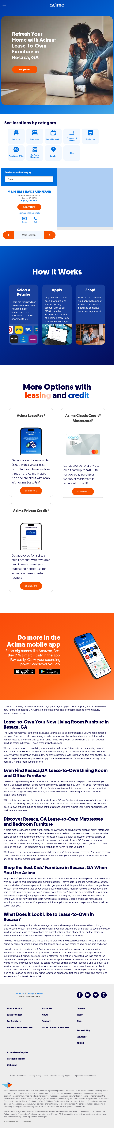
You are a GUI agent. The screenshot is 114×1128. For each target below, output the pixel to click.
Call (35, 222)
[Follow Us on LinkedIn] (86, 997)
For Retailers (13, 1021)
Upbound (12, 1065)
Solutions (82, 1036)
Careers (81, 1008)
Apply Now (29, 207)
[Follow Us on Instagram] (102, 997)
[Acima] (57, 6)
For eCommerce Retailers (55, 1027)
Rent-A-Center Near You (20, 1027)
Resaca (40, 993)
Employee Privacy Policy (84, 1075)
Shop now (24, 69)
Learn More (31, 490)
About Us (47, 1008)
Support (46, 1021)
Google (50, 672)
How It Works (14, 1008)
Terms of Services (18, 1075)
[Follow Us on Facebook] (78, 997)
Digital (80, 1043)
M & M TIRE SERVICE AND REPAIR (29, 192)
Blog (79, 1021)
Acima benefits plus (17, 1052)
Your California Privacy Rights (57, 1075)
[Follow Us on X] (94, 997)
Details (24, 222)
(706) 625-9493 (30, 200)
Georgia (30, 993)
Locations (19, 993)
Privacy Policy (35, 1075)
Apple (25, 672)
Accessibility (83, 1030)
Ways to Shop (14, 1014)
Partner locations (16, 1058)
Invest (80, 1014)
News (45, 1014)
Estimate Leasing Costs (29, 213)
